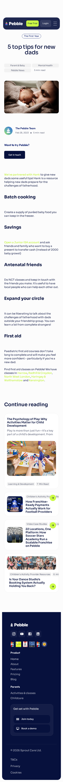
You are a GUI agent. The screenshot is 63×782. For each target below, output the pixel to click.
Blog (13, 679)
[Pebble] (14, 23)
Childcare (16, 698)
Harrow (22, 373)
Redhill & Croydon (40, 373)
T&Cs (13, 759)
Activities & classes (23, 693)
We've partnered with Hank (22, 174)
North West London (17, 376)
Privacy (15, 766)
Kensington (36, 380)
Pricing (15, 674)
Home (14, 659)
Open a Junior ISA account (21, 242)
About (14, 664)
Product (15, 652)
